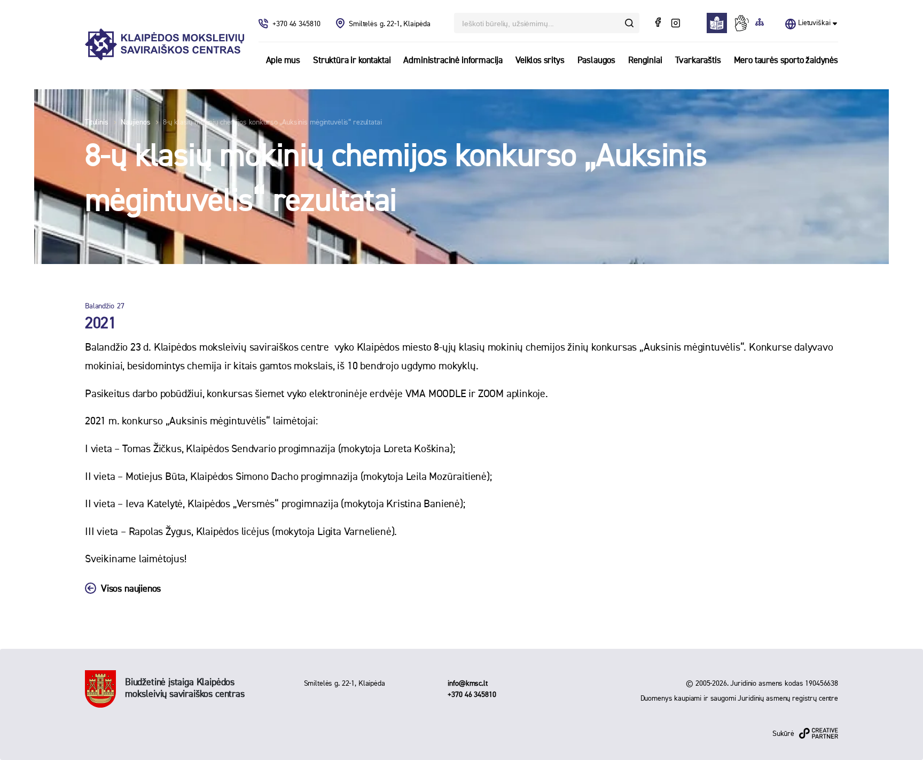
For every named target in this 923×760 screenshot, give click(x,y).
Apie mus (283, 60)
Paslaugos (596, 60)
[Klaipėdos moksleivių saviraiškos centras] (164, 44)
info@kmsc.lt (467, 683)
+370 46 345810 (297, 24)
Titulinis (96, 122)
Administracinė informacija (453, 60)
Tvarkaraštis (698, 60)
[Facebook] (659, 23)
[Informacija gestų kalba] (744, 23)
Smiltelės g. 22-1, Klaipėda (389, 24)
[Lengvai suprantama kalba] (720, 23)
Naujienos (136, 122)
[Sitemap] (759, 23)
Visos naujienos (131, 589)
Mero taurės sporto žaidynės (786, 60)
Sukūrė (783, 734)
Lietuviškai (814, 23)
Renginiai (645, 60)
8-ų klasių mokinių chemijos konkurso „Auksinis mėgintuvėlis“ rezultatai (272, 122)
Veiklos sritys (540, 60)
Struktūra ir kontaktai (351, 60)
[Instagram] (675, 23)
